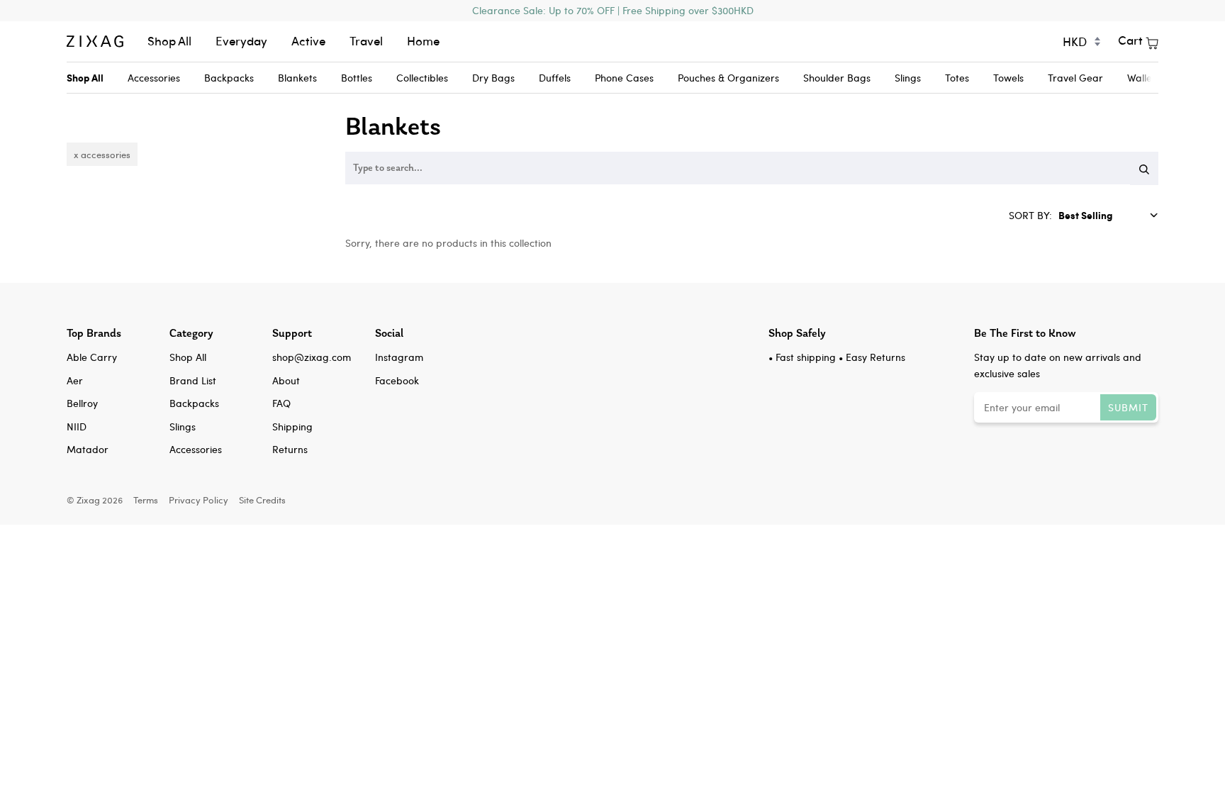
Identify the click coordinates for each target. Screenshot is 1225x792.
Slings (908, 77)
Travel (366, 41)
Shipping (292, 426)
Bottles (356, 77)
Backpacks (229, 77)
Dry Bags (493, 77)
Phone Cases (624, 77)
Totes (957, 77)
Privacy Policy (198, 499)
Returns (290, 449)
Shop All (169, 41)
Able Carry (92, 357)
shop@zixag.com (311, 357)
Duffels (555, 77)
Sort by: (1032, 215)
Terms (145, 499)
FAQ (281, 403)
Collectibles (422, 77)
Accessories (154, 77)
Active (308, 41)
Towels (1008, 77)
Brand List (192, 380)
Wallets (1143, 77)
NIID (76, 426)
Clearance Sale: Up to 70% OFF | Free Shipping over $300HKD (613, 10)
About (286, 380)
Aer (75, 380)
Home (423, 41)
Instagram (399, 357)
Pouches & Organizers (728, 77)
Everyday (241, 41)
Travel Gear (1075, 77)
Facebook (397, 380)
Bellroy (82, 403)
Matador (87, 449)
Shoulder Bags (837, 77)
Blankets (297, 77)
